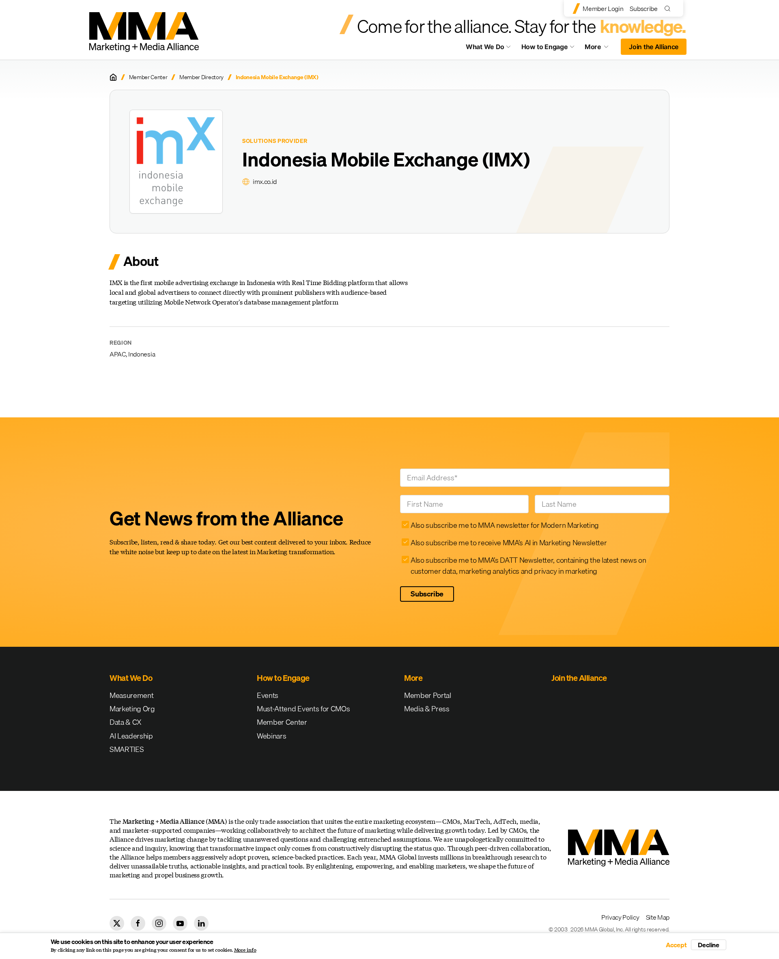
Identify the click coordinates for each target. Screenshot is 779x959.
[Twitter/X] (117, 923)
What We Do (485, 47)
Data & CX (126, 722)
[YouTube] (180, 923)
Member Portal (427, 695)
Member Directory (201, 77)
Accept (676, 945)
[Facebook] (138, 923)
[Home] (113, 77)
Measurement (131, 695)
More (600, 49)
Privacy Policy (620, 917)
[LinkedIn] (201, 923)
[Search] (669, 8)
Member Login (603, 8)
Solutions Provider (275, 141)
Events (267, 695)
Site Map (657, 917)
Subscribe (643, 8)
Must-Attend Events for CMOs (303, 709)
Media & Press (427, 709)
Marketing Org (132, 709)
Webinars (271, 736)
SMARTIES (127, 749)
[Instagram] (159, 923)
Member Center (148, 77)
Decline (708, 945)
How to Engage (544, 47)
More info (245, 950)
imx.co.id (265, 181)
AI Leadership (131, 736)
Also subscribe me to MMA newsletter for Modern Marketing (505, 525)
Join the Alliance (653, 47)
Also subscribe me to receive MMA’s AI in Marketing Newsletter (509, 543)
